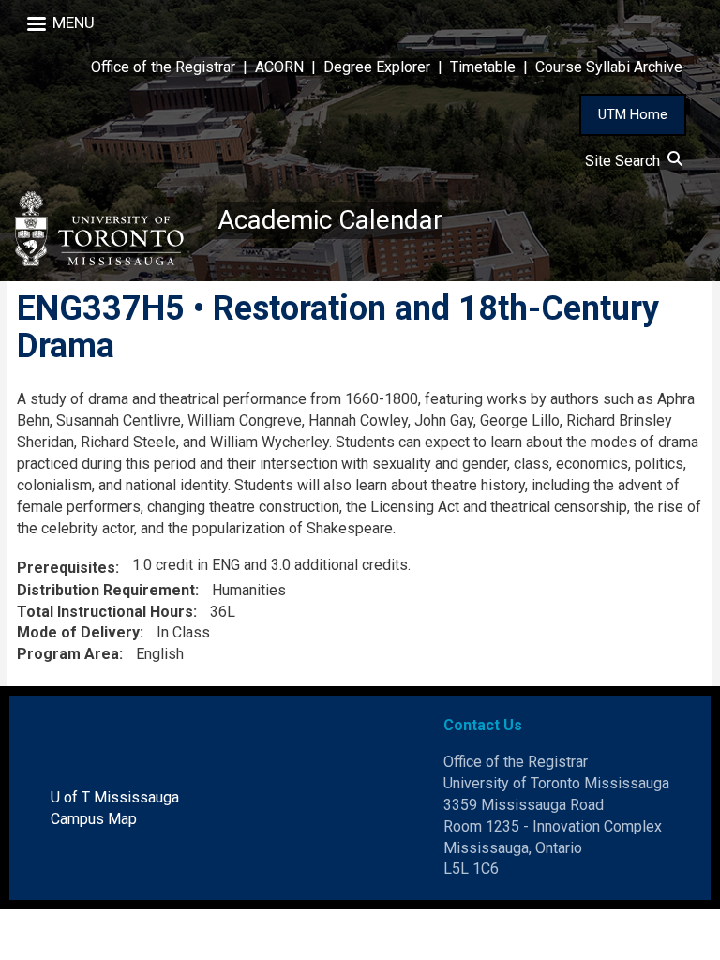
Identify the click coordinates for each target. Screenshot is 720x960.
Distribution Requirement (106, 590)
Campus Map (94, 819)
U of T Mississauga (115, 797)
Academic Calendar (330, 219)
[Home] (108, 228)
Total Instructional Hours (105, 612)
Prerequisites (66, 568)
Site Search (626, 161)
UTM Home (633, 114)
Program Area (68, 654)
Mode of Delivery (78, 632)
